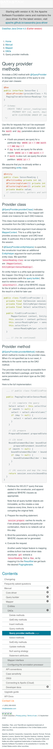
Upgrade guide (11, 691)
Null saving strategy (18, 651)
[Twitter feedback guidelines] (8, 713)
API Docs (8, 696)
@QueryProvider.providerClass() (17, 209)
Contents (10, 573)
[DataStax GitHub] (11, 713)
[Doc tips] (6, 713)
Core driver (11, 592)
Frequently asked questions (17, 583)
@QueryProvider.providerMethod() (18, 351)
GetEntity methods (18, 619)
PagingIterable (26, 564)
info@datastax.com (9, 708)
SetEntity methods (18, 642)
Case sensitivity (13, 673)
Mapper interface (16, 660)
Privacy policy (21, 715)
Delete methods (16, 615)
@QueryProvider (38, 74)
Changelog (9, 579)
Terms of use (32, 715)
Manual (9, 44)
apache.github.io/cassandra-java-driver (26, 22)
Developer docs (13, 687)
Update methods (17, 646)
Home (8, 41)
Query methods (16, 628)
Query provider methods (24, 633)
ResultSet (28, 561)
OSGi (8, 678)
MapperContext (9, 232)
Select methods (16, 637)
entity (19, 167)
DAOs (8, 51)
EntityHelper (8, 253)
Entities (11, 606)
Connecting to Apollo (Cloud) (20, 682)
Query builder (12, 597)
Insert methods (16, 624)
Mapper (9, 47)
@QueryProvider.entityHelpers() (19, 246)
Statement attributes (18, 655)
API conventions (14, 669)
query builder (33, 278)
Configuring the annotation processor (25, 664)
